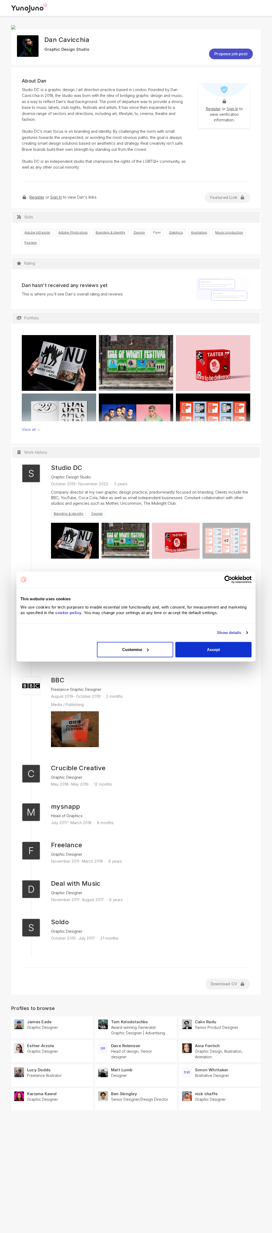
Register (213, 108)
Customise (132, 649)
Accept (213, 649)
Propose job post (231, 53)
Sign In (232, 108)
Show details (229, 632)
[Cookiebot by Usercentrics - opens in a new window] (228, 580)
